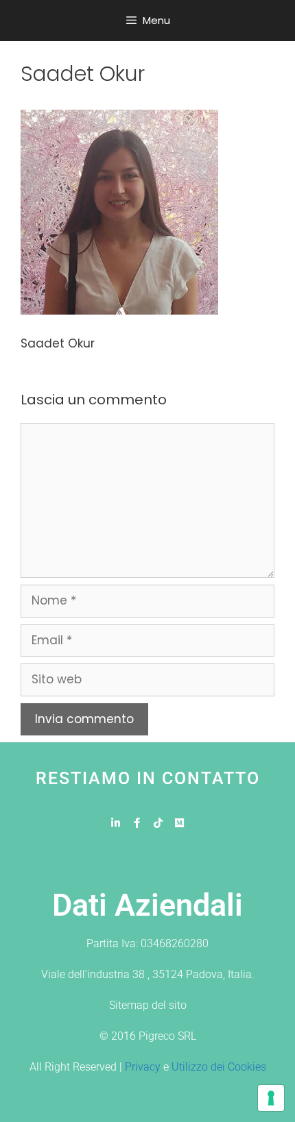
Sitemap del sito (148, 1005)
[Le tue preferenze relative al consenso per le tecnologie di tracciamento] (271, 1098)
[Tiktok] (158, 823)
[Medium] (179, 823)
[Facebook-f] (137, 823)
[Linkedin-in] (115, 823)
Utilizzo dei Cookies (219, 1066)
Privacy (143, 1066)
